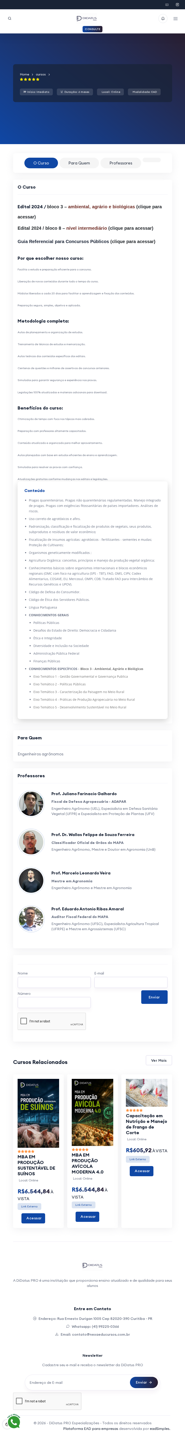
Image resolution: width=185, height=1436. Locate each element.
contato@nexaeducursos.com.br (101, 1334)
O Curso (41, 163)
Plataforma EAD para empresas (91, 1428)
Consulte (92, 29)
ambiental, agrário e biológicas (101, 206)
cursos (41, 74)
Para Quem (79, 163)
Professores (120, 163)
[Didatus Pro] (167, 4)
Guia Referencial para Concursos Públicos (63, 241)
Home (24, 74)
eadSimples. (160, 1428)
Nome (23, 973)
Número (24, 993)
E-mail (99, 973)
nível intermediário (86, 228)
